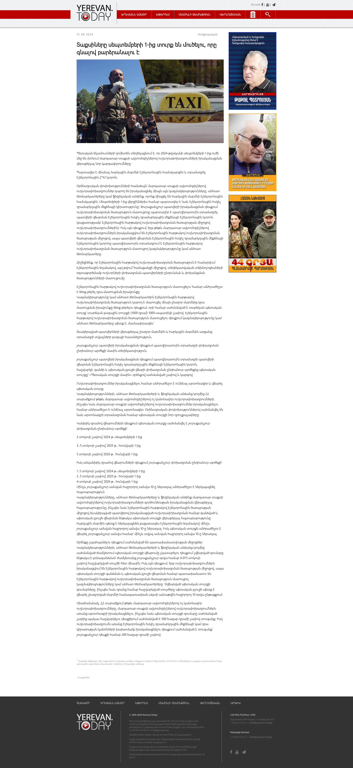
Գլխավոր (83, 703)
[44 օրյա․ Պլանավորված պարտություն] (252, 274)
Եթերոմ (163, 14)
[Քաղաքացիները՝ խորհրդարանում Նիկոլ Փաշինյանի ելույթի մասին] (252, 193)
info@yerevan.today (261, 722)
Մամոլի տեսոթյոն (194, 14)
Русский (255, 4)
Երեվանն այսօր (134, 14)
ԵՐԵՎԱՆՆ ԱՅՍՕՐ (113, 703)
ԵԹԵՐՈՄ (141, 703)
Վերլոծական (230, 14)
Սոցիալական (208, 34)
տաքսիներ (84, 677)
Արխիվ (235, 703)
